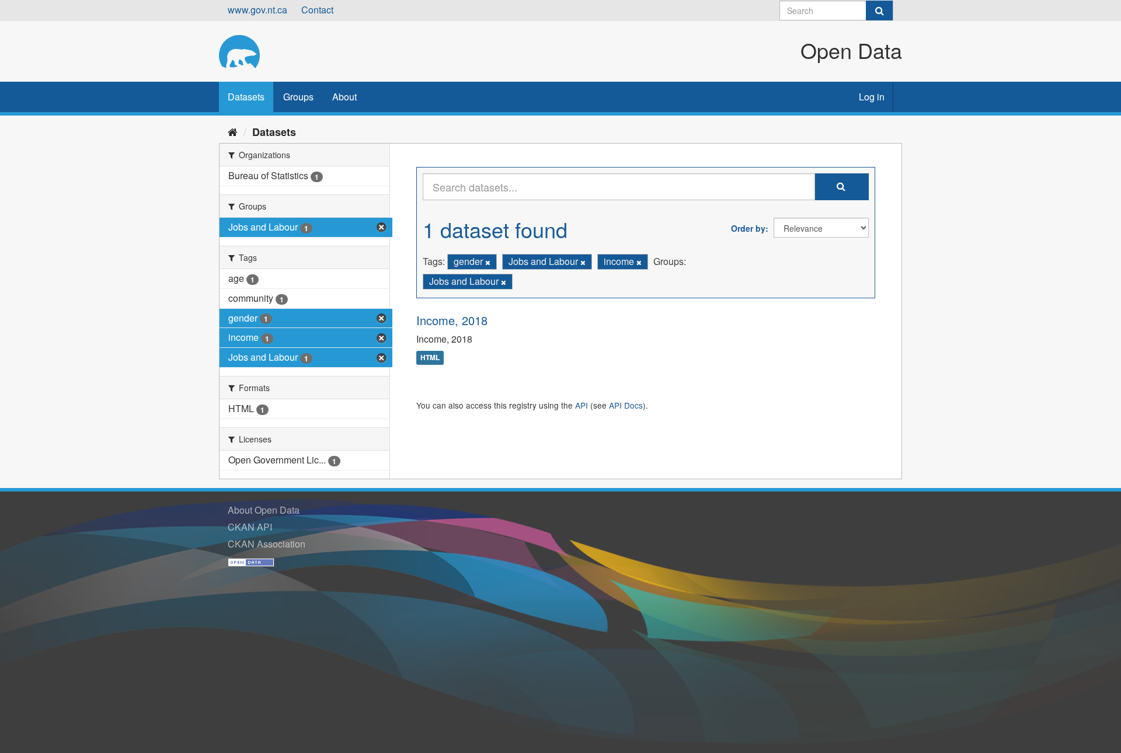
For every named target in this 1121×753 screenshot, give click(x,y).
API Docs (626, 405)
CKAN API (250, 527)
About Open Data (264, 510)
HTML (430, 358)
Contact (317, 9)
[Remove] (487, 262)
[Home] (233, 131)
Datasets (246, 96)
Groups (298, 96)
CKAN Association (266, 543)
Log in (872, 96)
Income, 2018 (452, 320)
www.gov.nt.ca (257, 9)
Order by (748, 228)
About (344, 96)
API (581, 405)
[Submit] (879, 10)
